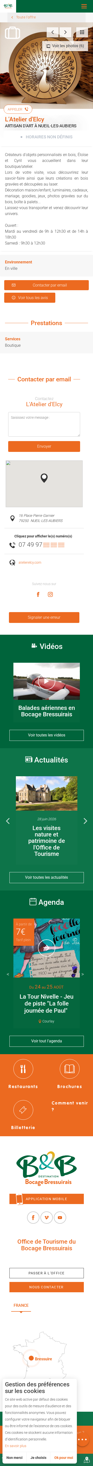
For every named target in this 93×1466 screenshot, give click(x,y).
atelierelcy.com (30, 563)
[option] (46, 820)
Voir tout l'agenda (46, 1041)
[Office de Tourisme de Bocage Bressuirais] (46, 1169)
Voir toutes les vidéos (46, 735)
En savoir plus (15, 1446)
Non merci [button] (14, 1458)
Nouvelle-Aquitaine (58, 1305)
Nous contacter (46, 1287)
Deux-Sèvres (46, 1317)
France (21, 1305)
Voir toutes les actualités (46, 877)
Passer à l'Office (47, 1273)
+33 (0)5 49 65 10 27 (47, 1259)
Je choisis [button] (38, 1458)
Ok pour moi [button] (63, 1458)
